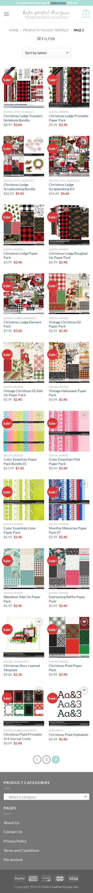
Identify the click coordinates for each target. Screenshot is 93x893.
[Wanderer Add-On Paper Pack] (24, 568)
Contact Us (13, 831)
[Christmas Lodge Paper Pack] (24, 225)
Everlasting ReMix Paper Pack (67, 599)
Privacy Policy (15, 841)
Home (14, 30)
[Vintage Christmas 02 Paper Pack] (69, 293)
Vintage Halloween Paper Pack (68, 393)
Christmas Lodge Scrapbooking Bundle (19, 187)
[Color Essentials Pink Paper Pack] (69, 431)
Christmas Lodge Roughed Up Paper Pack (68, 256)
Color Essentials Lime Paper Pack (19, 530)
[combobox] (46, 796)
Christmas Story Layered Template (22, 668)
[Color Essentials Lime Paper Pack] (24, 499)
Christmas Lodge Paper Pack (21, 256)
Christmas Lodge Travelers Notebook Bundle (23, 118)
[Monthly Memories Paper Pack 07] (69, 499)
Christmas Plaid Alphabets (68, 735)
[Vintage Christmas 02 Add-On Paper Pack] (24, 362)
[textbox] (45, 797)
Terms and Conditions (21, 850)
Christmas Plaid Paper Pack (65, 668)
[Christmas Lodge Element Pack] (24, 293)
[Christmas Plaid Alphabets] (69, 706)
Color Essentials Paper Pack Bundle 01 (20, 462)
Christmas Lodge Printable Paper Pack (68, 118)
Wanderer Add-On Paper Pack (22, 599)
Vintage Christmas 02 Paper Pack (65, 324)
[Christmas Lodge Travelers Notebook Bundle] (24, 87)
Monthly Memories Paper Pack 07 (68, 530)
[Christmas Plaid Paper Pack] (69, 637)
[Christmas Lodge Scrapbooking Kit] (69, 156)
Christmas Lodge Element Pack (22, 324)
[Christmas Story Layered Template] (24, 637)
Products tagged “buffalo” (46, 30)
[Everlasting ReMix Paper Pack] (69, 568)
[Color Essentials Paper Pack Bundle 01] (24, 431)
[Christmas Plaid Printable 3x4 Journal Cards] (24, 706)
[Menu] (6, 14)
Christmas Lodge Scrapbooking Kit (61, 187)
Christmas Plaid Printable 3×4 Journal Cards (23, 737)
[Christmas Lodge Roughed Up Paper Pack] (69, 225)
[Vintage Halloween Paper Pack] (69, 362)
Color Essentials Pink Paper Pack (64, 462)
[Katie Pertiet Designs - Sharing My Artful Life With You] (46, 14)
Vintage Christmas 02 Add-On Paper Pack (24, 393)
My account (13, 859)
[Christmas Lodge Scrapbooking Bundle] (24, 156)
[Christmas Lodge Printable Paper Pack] (69, 87)
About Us (11, 822)
